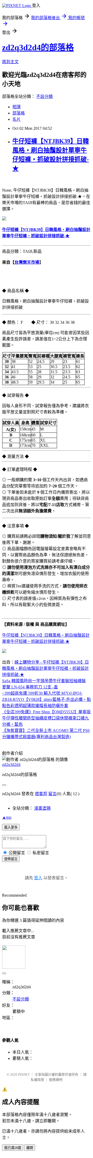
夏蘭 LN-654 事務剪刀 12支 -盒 (30, 687)
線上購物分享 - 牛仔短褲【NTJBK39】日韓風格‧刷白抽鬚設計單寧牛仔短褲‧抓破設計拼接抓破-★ (45, 668)
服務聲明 (56, 1080)
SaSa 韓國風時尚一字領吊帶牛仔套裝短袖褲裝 (44, 681)
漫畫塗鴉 (42, 808)
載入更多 (11, 827)
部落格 (18, 113)
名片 (16, 119)
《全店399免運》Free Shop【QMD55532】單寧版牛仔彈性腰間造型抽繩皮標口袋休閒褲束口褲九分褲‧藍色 (46, 718)
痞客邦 (41, 794)
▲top (6, 817)
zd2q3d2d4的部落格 (38, 47)
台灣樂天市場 (26, 262)
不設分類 (44, 96)
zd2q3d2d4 (11, 764)
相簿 (16, 107)
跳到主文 (10, 62)
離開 (29, 1148)
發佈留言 (11, 859)
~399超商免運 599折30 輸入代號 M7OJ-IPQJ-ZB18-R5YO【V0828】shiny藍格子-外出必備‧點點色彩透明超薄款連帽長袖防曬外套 (46, 699)
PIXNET (24, 1074)
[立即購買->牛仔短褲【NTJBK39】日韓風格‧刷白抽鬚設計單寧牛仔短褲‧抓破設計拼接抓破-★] (4, 219)
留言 (52, 794)
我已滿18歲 (12, 1148)
